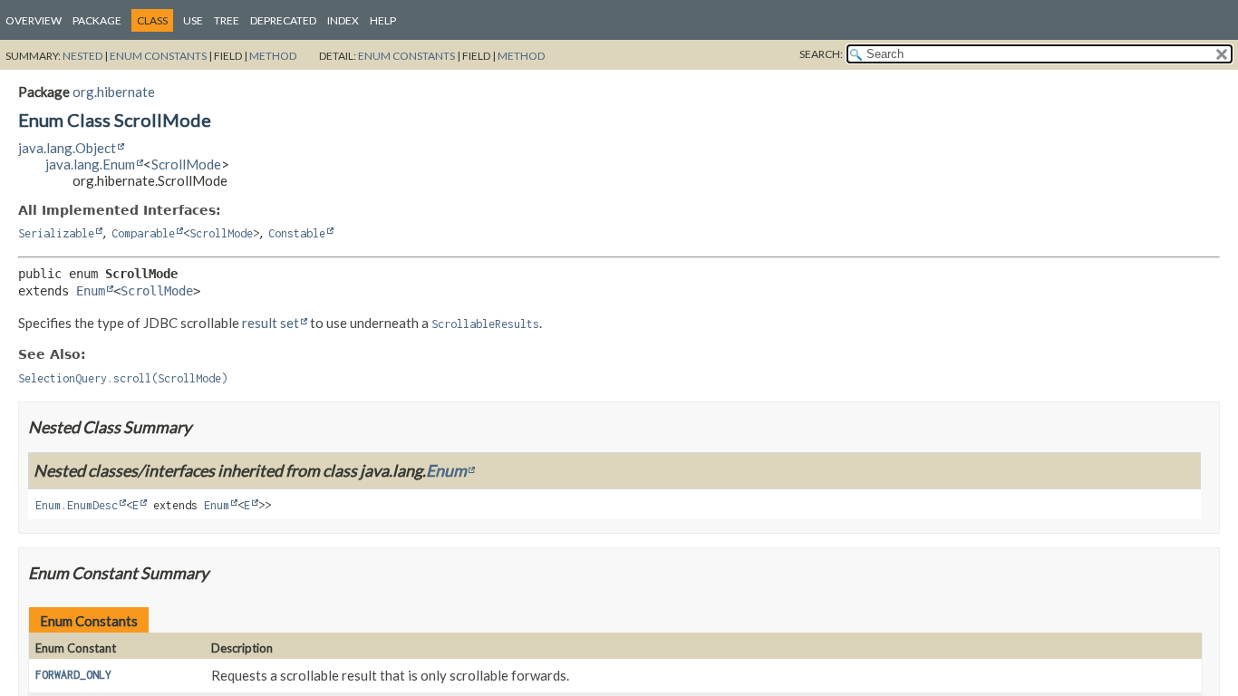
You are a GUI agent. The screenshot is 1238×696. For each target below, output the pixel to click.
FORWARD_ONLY (73, 675)
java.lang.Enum (90, 164)
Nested (82, 56)
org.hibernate (114, 91)
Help (383, 20)
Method (272, 56)
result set (270, 322)
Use (193, 20)
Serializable (56, 233)
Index (343, 20)
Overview (33, 20)
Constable (296, 233)
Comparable (143, 233)
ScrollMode (186, 164)
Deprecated (283, 20)
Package (97, 20)
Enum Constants (158, 56)
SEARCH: (821, 54)
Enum (90, 291)
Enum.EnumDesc (76, 505)
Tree (226, 20)
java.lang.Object (67, 148)
